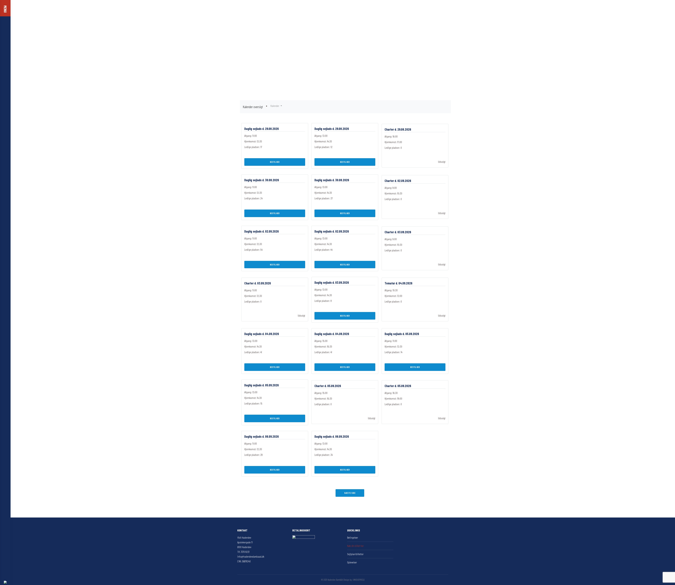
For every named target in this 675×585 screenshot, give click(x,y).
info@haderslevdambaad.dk (250, 556)
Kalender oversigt (253, 107)
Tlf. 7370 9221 (243, 551)
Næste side (349, 492)
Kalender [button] (275, 105)
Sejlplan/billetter (355, 554)
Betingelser (352, 537)
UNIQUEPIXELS (359, 579)
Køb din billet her (355, 545)
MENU (5, 9)
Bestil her (274, 161)
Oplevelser (352, 562)
